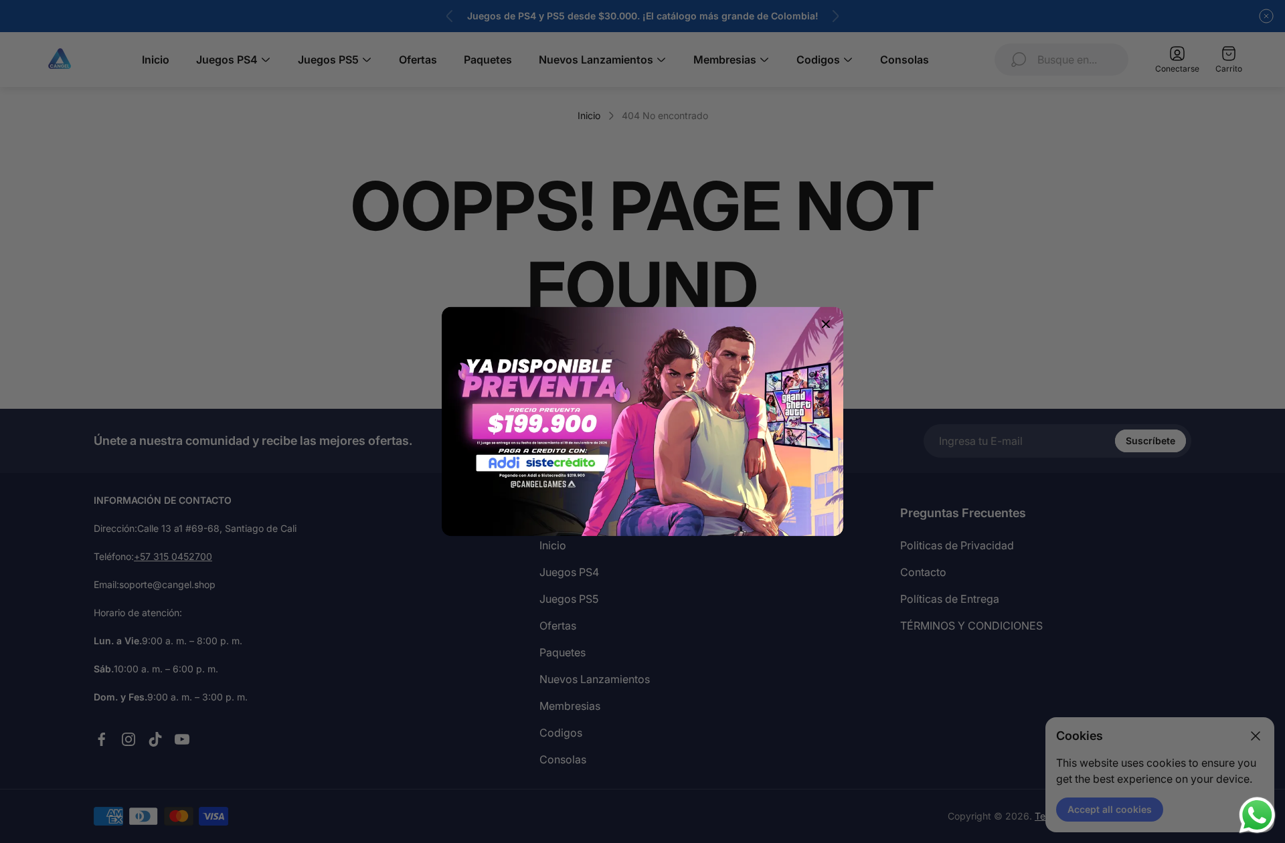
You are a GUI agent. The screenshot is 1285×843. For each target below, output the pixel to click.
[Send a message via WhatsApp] (1257, 815)
